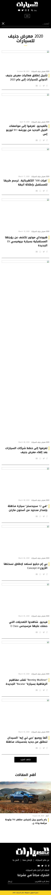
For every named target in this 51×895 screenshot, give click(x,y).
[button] (44, 797)
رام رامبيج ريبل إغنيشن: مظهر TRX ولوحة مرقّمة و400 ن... (26, 821)
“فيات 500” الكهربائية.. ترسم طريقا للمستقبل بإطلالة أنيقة (25, 182)
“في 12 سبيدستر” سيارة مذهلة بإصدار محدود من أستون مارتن (27, 508)
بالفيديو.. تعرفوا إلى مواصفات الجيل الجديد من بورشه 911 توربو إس (26, 130)
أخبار (47, 815)
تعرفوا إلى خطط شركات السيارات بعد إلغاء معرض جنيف (26, 450)
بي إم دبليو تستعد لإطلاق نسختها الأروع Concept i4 (25, 566)
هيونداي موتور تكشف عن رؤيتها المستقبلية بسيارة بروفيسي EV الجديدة (26, 241)
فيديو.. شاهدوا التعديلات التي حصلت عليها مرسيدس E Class (28, 624)
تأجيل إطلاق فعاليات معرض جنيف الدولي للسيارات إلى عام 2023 (26, 77)
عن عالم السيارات (42, 860)
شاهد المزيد (25, 759)
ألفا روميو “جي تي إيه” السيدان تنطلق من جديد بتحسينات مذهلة (26, 739)
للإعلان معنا (27, 860)
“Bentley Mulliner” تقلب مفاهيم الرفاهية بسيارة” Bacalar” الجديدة (26, 681)
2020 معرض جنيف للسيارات (40, 71)
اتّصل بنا (16, 860)
